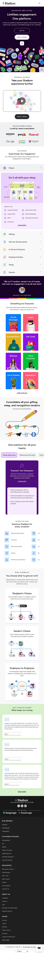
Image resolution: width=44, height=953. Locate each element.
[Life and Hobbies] (13, 380)
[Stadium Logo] (22, 800)
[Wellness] (13, 361)
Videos (4, 882)
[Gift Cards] (30, 342)
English (19, 951)
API (3, 844)
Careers (4, 901)
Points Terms (6, 930)
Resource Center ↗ (8, 869)
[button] (22, 43)
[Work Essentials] (30, 361)
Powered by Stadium (13, 947)
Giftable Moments (8, 857)
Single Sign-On (6, 853)
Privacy (4, 920)
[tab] (22, 168)
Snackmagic (6, 828)
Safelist (4, 927)
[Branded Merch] (13, 342)
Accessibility (6, 886)
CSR (3, 905)
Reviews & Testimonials (9, 908)
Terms (4, 924)
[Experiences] (30, 380)
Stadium (4, 825)
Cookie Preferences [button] (8, 937)
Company (5, 898)
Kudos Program (7, 850)
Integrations (6, 840)
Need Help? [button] (6, 940)
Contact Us (5, 889)
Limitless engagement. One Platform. (22, 802)
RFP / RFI (5, 876)
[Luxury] (30, 322)
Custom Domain (7, 860)
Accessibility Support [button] (30, 947)
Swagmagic (5, 831)
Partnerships (6, 872)
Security (4, 933)
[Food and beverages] (13, 322)
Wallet (4, 847)
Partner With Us (7, 911)
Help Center (6, 879)
